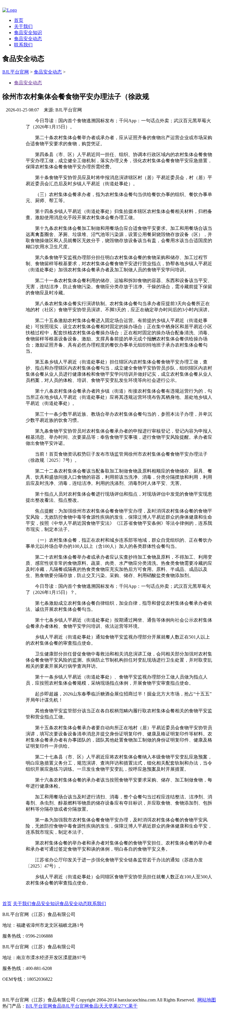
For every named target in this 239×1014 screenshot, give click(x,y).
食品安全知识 (28, 32)
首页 (18, 20)
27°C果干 (128, 1005)
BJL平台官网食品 (43, 1005)
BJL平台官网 (15, 71)
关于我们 (23, 26)
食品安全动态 (28, 38)
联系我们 (23, 44)
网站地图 (206, 999)
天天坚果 (108, 1005)
